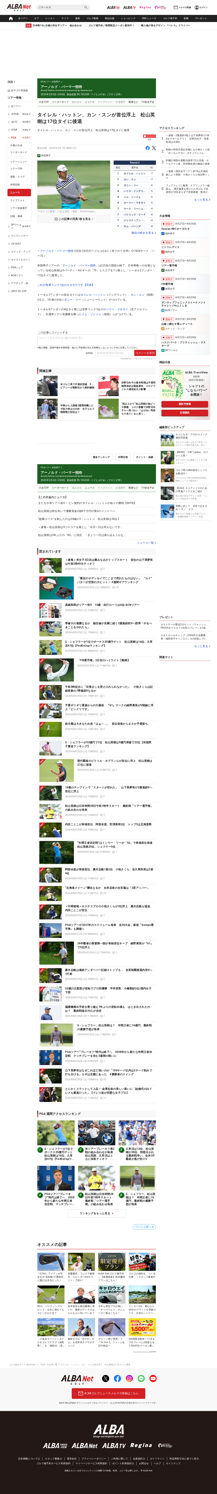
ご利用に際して (119, 1458)
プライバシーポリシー (94, 1458)
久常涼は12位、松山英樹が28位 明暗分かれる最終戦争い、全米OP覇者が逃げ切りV (140, 1154)
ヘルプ (157, 1463)
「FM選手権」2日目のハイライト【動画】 (103, 660)
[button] (96, 565)
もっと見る (201, 199)
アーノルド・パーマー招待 (56, 250)
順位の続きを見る (143, 232)
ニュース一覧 (145, 542)
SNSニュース (149, 18)
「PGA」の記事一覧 (48, 1364)
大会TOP (44, 102)
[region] (20, 196)
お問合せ (144, 1463)
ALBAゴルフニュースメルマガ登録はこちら (111, 1393)
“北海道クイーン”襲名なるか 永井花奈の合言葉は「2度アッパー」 (107, 887)
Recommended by (141, 1352)
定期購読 (185, 412)
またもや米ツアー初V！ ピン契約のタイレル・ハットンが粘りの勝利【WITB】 (87, 503)
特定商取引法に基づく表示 (184, 1458)
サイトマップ (173, 1463)
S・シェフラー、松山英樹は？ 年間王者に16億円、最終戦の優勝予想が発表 (140, 1199)
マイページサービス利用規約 (91, 1463)
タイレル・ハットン (135, 173)
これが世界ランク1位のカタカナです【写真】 (65, 285)
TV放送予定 (147, 102)
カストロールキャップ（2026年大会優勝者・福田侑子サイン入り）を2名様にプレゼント (185, 637)
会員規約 (138, 1458)
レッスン (50, 18)
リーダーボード (18, 152)
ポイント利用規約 (122, 1463)
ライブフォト (17, 200)
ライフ (65, 18)
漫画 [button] (77, 18)
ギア (36, 18)
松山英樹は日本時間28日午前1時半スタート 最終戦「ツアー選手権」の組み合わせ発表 (99, 1199)
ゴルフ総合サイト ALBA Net (22, 1364)
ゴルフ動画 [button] (92, 18)
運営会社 (72, 1458)
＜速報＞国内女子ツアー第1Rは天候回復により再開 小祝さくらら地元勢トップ (188, 174)
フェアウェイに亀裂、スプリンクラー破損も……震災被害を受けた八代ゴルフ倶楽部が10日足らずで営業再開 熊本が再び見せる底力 (188, 189)
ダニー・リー (131, 185)
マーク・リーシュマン (135, 208)
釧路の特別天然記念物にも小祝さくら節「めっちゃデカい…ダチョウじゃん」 (188, 151)
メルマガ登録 (185, 7)
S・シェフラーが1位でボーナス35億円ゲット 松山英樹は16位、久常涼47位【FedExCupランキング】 (59, 1155)
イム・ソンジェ (132, 197)
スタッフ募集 (52, 1458)
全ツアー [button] (23, 18)
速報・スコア (17, 176)
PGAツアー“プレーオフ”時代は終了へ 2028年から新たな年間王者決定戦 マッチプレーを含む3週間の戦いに (59, 1200)
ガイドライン (157, 1458)
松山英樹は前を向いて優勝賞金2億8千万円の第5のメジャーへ (76, 511)
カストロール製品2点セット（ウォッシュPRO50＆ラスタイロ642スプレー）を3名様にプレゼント (184, 626)
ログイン (204, 7)
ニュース (15, 192)
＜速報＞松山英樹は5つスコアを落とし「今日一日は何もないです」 (80, 527)
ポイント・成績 (144, 457)
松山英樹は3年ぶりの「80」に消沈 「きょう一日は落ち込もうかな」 (82, 535)
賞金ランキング (101, 457)
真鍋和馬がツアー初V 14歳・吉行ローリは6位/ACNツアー (102, 604)
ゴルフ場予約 (170, 18)
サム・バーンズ (132, 226)
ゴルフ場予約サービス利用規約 (53, 1463)
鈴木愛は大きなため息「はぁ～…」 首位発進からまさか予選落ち (106, 723)
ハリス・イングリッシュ (135, 191)
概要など (133, 102)
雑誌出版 (110, 18)
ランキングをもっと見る (95, 1213)
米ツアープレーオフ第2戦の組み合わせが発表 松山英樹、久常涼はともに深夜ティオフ (100, 1154)
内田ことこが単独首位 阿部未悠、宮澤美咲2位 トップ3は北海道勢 (108, 824)
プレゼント (201, 18)
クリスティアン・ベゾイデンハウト (135, 220)
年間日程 (15, 184)
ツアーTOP (16, 168)
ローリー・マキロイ (135, 202)
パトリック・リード (135, 214)
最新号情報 (185, 404)
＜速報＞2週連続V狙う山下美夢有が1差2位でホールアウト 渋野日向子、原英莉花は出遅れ (187, 138)
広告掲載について (28, 1458)
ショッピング (128, 18)
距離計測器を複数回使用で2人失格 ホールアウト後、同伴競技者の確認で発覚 (188, 162)
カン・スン (130, 179)
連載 (186, 18)
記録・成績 (16, 216)
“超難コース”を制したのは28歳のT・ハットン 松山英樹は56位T (78, 519)
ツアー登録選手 (18, 208)
